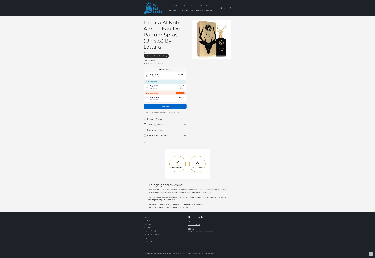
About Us (147, 221)
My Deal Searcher (153, 253)
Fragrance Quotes (150, 238)
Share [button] (148, 142)
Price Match (148, 224)
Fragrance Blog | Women (153, 231)
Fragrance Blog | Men (151, 234)
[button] (221, 8)
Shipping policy (209, 253)
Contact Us (148, 241)
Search (146, 217)
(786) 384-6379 (194, 225)
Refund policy (177, 253)
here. (191, 207)
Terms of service (198, 253)
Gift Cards (147, 227)
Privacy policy (187, 253)
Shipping (146, 63)
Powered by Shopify (165, 253)
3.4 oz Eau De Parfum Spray (156, 56)
